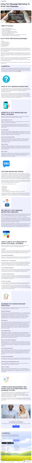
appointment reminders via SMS (17, 58)
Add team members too (21, 70)
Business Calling (3, 446)
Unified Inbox (3, 447)
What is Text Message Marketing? (7, 28)
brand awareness (11, 97)
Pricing (8, 446)
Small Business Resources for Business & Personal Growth (11, 35)
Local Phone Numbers (16, 450)
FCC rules (14, 314)
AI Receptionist (3, 452)
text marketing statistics (12, 122)
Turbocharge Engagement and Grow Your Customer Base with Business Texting (14, 34)
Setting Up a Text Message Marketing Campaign (9, 31)
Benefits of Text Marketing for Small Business (9, 29)
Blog (7, 450)
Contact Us (8, 447)
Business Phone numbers (17, 446)
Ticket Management (4, 450)
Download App (8, 451)
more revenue (26, 131)
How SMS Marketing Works (6, 30)
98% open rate (21, 124)
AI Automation (3, 451)
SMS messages (18, 88)
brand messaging (6, 218)
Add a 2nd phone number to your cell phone (23, 69)
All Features (3, 455)
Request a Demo (9, 455)
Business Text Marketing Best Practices (8, 33)
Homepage (3, 456)
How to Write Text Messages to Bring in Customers (10, 32)
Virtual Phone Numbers (16, 447)
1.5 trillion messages (17, 53)
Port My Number (9, 452)
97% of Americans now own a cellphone (21, 49)
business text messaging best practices (12, 307)
